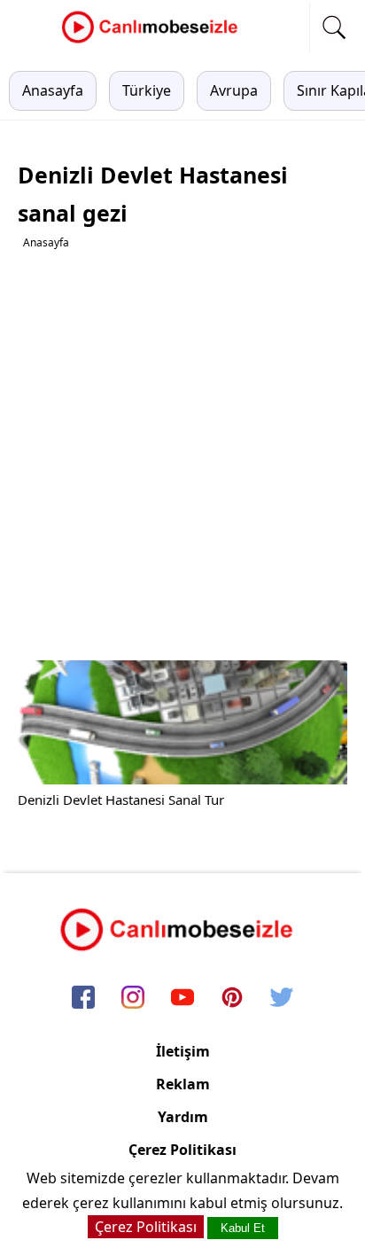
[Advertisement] (182, 455)
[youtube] (182, 999)
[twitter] (281, 999)
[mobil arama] (334, 27)
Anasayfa (52, 90)
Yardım (183, 1117)
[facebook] (83, 999)
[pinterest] (232, 999)
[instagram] (132, 999)
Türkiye (146, 90)
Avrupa (234, 90)
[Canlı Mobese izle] (154, 41)
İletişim (183, 1051)
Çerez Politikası (182, 1149)
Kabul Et (243, 1228)
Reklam (183, 1084)
